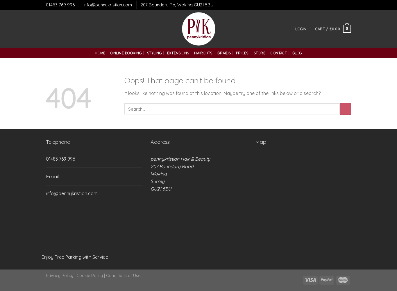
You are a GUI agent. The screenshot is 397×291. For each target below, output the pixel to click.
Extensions (178, 53)
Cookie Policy (89, 275)
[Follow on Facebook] (49, 28)
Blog (297, 53)
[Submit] (345, 108)
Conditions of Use (123, 275)
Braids (224, 53)
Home (100, 53)
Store (259, 53)
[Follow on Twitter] (57, 28)
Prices (242, 53)
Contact (279, 53)
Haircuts (203, 53)
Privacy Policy (59, 275)
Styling (154, 53)
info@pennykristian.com (107, 5)
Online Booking (126, 53)
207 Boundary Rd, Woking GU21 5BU (177, 5)
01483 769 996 (60, 5)
